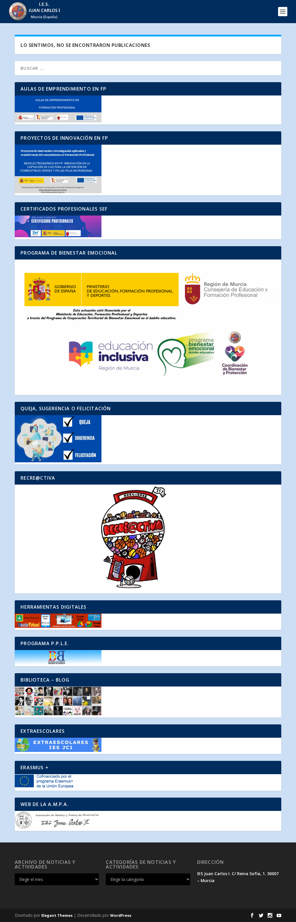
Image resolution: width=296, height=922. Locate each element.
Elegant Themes (57, 915)
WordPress (120, 915)
